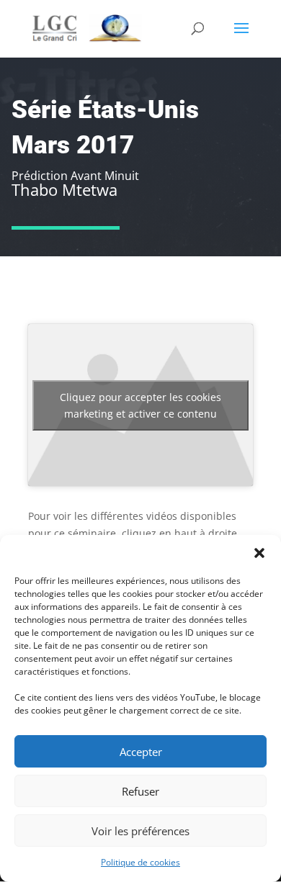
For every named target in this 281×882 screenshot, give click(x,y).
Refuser (140, 791)
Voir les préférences (140, 831)
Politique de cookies (140, 862)
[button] (259, 553)
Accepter (141, 751)
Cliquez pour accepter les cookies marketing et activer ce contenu (140, 405)
